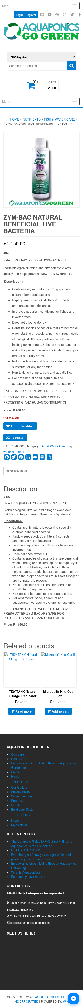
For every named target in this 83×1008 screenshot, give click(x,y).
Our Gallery (19, 787)
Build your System (23, 809)
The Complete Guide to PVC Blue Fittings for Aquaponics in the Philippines (42, 843)
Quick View (40, 658)
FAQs (15, 772)
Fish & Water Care (59, 119)
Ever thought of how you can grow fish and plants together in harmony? (41, 856)
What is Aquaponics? (26, 872)
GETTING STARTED (25, 850)
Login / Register (26, 15)
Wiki (66, 1001)
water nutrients (13, 451)
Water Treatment (23, 796)
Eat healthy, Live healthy (28, 876)
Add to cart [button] (60, 711)
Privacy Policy (20, 792)
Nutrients (32, 119)
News (15, 820)
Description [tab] (16, 471)
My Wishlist (19, 825)
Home (14, 119)
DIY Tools (21, 815)
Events (16, 805)
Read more (23, 711)
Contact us (18, 758)
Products (17, 800)
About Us (21, 782)
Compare (17, 754)
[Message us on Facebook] (73, 998)
